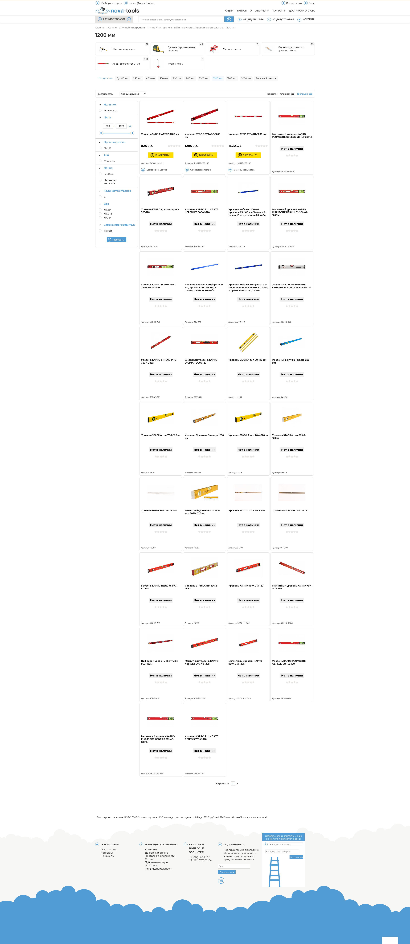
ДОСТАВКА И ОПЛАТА (302, 10)
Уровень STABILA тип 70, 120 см (247, 359)
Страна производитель (119, 224)
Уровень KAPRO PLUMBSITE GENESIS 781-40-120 (289, 662)
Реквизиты (107, 855)
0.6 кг (107, 217)
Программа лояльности (160, 855)
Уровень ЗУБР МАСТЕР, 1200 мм (160, 134)
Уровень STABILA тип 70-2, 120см (160, 435)
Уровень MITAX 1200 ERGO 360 (247, 510)
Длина (108, 168)
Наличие (110, 104)
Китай (108, 230)
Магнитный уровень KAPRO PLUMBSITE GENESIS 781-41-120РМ (292, 135)
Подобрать (118, 239)
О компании (108, 849)
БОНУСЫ (242, 10)
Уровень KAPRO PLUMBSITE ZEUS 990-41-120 (157, 286)
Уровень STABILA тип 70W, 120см (248, 435)
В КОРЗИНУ (162, 155)
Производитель (114, 142)
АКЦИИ (229, 10)
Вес (106, 203)
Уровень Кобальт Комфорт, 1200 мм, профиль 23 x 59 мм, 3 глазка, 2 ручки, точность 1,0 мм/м (248, 287)
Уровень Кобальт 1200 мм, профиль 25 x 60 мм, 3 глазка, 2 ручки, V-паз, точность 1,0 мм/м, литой (247, 213)
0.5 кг (107, 209)
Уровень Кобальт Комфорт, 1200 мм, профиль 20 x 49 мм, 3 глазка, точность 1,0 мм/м (204, 287)
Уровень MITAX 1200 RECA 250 (158, 510)
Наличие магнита (110, 182)
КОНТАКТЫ (279, 10)
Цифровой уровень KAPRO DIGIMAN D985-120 (201, 361)
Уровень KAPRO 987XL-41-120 (246, 585)
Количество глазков (117, 190)
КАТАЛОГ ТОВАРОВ (114, 19)
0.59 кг (108, 213)
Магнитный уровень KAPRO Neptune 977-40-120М (201, 662)
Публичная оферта (156, 862)
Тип (106, 155)
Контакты (107, 852)
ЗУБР (107, 148)
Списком (285, 94)
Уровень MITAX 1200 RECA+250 (290, 510)
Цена (107, 117)
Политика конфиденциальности (158, 867)
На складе (110, 110)
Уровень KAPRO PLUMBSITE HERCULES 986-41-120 (201, 211)
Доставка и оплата (156, 852)
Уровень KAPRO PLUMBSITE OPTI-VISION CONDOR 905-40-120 (291, 286)
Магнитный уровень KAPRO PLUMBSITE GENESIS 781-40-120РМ (158, 739)
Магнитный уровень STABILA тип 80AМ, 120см (202, 512)
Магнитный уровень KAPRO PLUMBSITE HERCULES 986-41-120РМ (290, 212)
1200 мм (109, 173)
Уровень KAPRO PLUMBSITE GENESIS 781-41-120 (201, 738)
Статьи (149, 859)
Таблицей (302, 94)
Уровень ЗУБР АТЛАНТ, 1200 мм (247, 134)
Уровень (109, 161)
